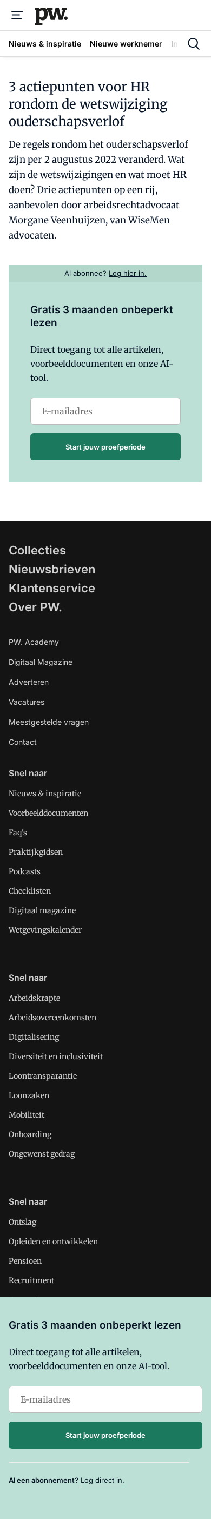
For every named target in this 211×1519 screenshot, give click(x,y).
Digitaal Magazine (40, 661)
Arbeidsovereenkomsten (52, 1017)
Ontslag (22, 1222)
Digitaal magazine (42, 910)
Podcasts (25, 871)
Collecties (37, 550)
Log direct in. (102, 1480)
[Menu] (17, 15)
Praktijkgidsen (36, 852)
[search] (193, 43)
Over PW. (35, 607)
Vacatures (26, 701)
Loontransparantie (43, 1076)
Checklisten (30, 891)
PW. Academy (34, 641)
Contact (23, 742)
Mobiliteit (26, 1115)
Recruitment (31, 1280)
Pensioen (25, 1261)
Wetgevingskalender (45, 930)
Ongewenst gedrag (42, 1154)
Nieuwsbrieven (52, 569)
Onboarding (30, 1134)
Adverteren (29, 681)
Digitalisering (34, 1037)
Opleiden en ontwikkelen (53, 1241)
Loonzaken (29, 1095)
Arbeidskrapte (34, 998)
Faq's (18, 832)
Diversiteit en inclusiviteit (56, 1056)
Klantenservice (52, 588)
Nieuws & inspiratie (45, 793)
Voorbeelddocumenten (48, 813)
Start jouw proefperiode (105, 447)
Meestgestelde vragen (49, 722)
